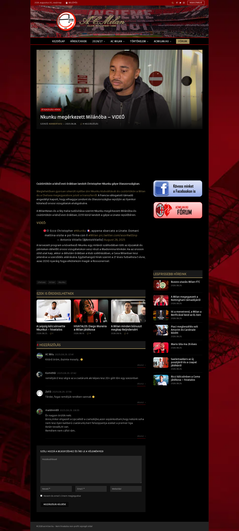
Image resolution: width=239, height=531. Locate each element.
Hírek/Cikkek (78, 41)
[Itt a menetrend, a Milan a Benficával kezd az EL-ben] (160, 315)
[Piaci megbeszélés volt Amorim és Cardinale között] (160, 330)
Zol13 (48, 391)
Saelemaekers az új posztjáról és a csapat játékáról (184, 362)
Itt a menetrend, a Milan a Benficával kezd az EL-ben (186, 313)
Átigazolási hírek (50, 109)
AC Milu (49, 354)
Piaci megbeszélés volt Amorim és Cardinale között (184, 329)
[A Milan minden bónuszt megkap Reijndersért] (128, 311)
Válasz (140, 365)
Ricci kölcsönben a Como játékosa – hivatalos (185, 378)
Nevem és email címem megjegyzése (62, 496)
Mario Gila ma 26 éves (184, 344)
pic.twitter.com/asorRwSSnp (118, 235)
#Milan (93, 235)
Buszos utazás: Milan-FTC (185, 281)
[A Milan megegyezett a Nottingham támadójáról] (160, 300)
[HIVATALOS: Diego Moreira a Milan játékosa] (91, 311)
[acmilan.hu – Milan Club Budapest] (90, 21)
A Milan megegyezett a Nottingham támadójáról (186, 298)
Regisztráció (196, 3)
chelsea (42, 282)
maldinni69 (52, 410)
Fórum (182, 41)
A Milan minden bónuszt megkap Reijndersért (126, 328)
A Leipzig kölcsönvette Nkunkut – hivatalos (51, 328)
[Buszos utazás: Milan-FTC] (160, 285)
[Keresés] (172, 3)
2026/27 (97, 41)
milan (52, 282)
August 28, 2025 (114, 239)
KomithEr (50, 373)
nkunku (61, 282)
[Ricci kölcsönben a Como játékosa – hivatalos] (160, 380)
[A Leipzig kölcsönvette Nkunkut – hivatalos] (54, 311)
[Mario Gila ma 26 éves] (160, 347)
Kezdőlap (58, 41)
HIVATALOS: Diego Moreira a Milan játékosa (90, 328)
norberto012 (55, 124)
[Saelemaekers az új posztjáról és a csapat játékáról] (160, 362)
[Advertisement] (91, 158)
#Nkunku (80, 230)
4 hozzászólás (90, 124)
